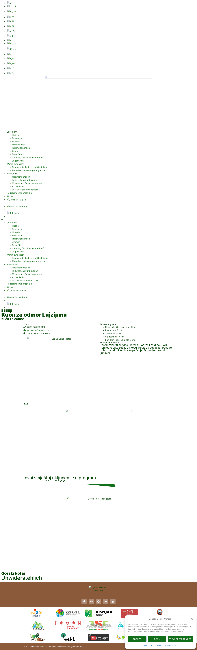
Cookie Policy (148, 645)
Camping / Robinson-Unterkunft (28, 157)
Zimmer (16, 151)
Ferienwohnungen (21, 147)
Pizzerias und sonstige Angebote (28, 170)
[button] (191, 619)
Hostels (16, 141)
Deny (157, 639)
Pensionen (17, 138)
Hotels (15, 135)
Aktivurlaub (18, 186)
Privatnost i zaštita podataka (165, 645)
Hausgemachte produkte (19, 193)
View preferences (180, 639)
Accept (137, 639)
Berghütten (17, 154)
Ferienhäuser (18, 144)
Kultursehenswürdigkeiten (25, 180)
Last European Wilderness (25, 189)
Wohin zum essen (15, 164)
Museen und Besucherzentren (27, 183)
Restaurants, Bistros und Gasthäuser (30, 167)
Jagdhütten (18, 160)
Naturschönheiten (21, 176)
